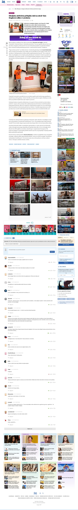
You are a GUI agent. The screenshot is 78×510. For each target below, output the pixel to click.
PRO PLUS (22, 496)
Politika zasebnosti (58, 496)
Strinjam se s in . (66, 260)
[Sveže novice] (9, 9)
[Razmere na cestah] (60, 2)
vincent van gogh (17, 144)
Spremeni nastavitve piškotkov (46, 496)
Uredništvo (17, 496)
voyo (60, 462)
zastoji (66, 237)
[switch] (71, 2)
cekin (60, 434)
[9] (44, 230)
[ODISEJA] (30, 222)
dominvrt (25, 462)
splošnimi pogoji (68, 259)
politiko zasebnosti (63, 260)
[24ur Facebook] (40, 493)
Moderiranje (32, 496)
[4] (13, 230)
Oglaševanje (11, 496)
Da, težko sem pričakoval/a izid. (65, 293)
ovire (72, 237)
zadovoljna (26, 434)
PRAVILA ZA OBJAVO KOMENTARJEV (12, 243)
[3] (7, 230)
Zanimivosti (38, 4)
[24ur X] (43, 493)
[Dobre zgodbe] (50, 2)
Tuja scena (17, 4)
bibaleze (7, 434)
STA (7, 45)
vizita (42, 434)
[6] (26, 230)
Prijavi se (52, 251)
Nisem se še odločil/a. (63, 296)
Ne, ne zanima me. (62, 294)
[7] (32, 230)
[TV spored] (57, 2)
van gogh (11, 144)
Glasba (27, 4)
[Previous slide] (53, 223)
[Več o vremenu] (73, 36)
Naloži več (30, 428)
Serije (23, 4)
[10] (51, 230)
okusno (43, 462)
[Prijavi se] (67, 2)
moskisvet (7, 462)
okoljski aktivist (30, 144)
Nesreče (60, 237)
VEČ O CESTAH (66, 244)
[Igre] (54, 2)
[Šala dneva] (72, 275)
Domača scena (10, 4)
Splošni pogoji (66, 496)
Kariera (26, 496)
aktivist (24, 144)
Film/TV (32, 4)
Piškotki (37, 496)
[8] (38, 230)
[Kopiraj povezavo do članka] (7, 55)
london (37, 144)
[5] (19, 230)
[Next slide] (55, 223)
